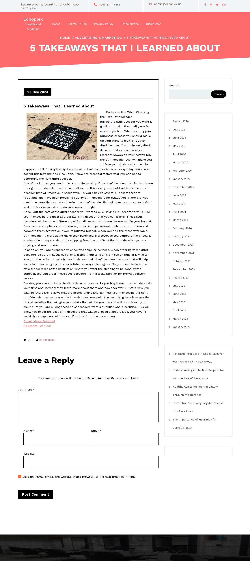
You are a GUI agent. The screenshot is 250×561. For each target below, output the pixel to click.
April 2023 (179, 310)
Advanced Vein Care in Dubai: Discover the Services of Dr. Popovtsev (198, 358)
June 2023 (179, 294)
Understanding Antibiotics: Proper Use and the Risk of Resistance (198, 374)
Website (28, 453)
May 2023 (179, 302)
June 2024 (179, 195)
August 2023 (181, 277)
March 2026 (180, 162)
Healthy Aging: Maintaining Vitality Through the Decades (195, 391)
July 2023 (179, 285)
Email (96, 430)
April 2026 (179, 154)
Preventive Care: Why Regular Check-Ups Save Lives (198, 407)
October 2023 (182, 261)
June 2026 (179, 137)
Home (65, 37)
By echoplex (46, 339)
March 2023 (180, 318)
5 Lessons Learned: (37, 326)
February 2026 (182, 170)
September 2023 (184, 269)
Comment (26, 389)
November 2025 (183, 187)
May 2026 (179, 146)
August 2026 (181, 121)
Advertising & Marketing (98, 37)
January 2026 (182, 179)
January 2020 (182, 327)
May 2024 (179, 203)
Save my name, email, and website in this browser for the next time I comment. (79, 476)
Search (174, 85)
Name (28, 430)
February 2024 (182, 228)
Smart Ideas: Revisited (39, 321)
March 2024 (180, 220)
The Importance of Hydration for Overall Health (195, 423)
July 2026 (179, 129)
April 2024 (179, 211)
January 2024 (182, 236)
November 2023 (183, 253)
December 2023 (183, 244)
